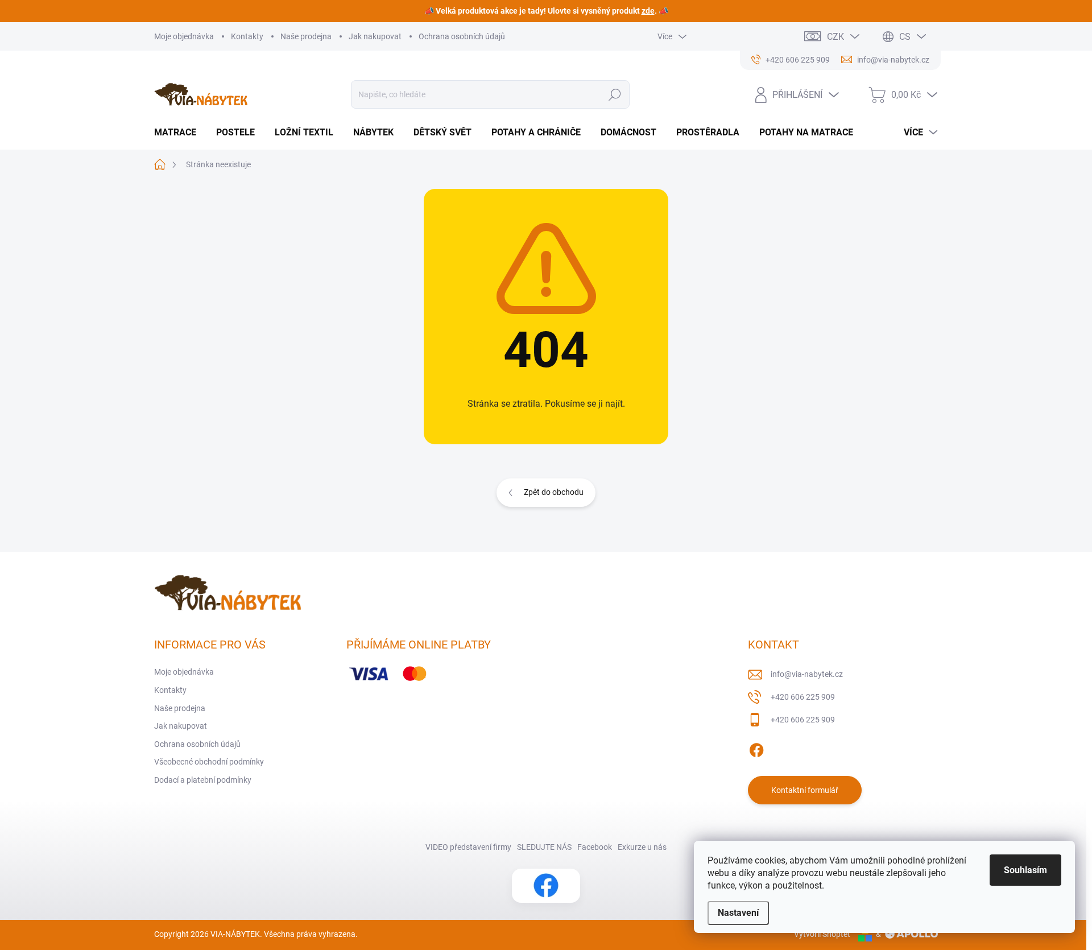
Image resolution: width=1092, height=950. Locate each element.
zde (648, 10)
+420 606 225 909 (803, 696)
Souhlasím (1025, 870)
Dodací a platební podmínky (202, 779)
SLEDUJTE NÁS (544, 847)
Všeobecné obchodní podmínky (209, 761)
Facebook (594, 847)
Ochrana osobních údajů (462, 36)
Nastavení (738, 912)
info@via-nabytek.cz (807, 674)
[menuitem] (179, 132)
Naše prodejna (306, 36)
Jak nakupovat (375, 36)
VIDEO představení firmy (468, 847)
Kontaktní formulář (804, 790)
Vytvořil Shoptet (822, 934)
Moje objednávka (184, 36)
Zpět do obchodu (554, 492)
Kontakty (247, 36)
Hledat (614, 94)
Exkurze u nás (642, 847)
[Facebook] (756, 748)
